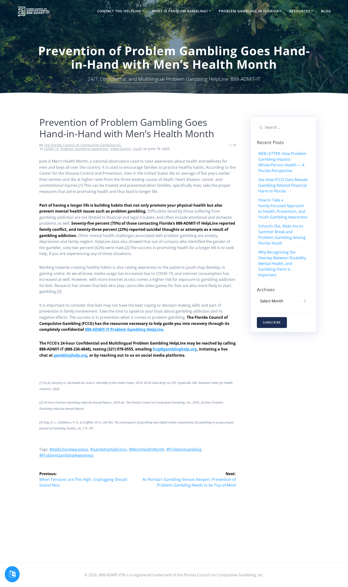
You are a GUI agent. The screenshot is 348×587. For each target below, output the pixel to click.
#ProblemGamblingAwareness (66, 455)
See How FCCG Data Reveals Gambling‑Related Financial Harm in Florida (283, 185)
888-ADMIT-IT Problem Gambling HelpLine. (124, 329)
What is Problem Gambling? (180, 11)
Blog (326, 11)
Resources (299, 11)
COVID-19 (51, 148)
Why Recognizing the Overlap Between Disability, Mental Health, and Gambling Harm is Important (282, 264)
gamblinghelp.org (70, 355)
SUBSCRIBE (272, 322)
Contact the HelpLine (119, 11)
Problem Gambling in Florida (249, 11)
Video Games (120, 148)
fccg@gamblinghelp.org (175, 349)
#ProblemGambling (183, 449)
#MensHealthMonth (147, 449)
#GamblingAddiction (108, 449)
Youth (137, 148)
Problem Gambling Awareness (84, 148)
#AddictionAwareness (68, 449)
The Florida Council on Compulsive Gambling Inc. (83, 145)
